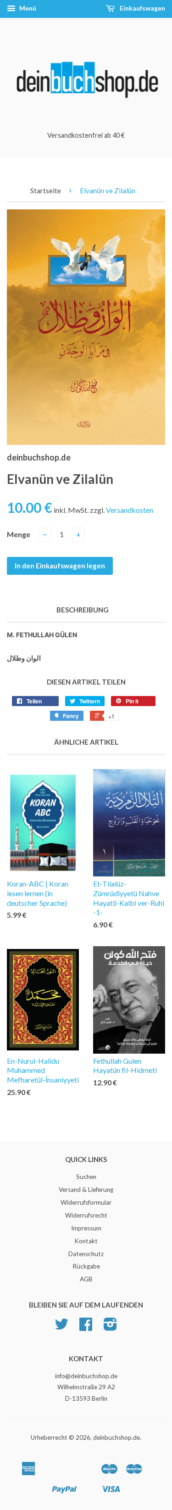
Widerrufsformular (86, 1202)
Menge (18, 534)
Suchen (86, 1176)
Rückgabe (86, 1266)
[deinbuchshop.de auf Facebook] (86, 1327)
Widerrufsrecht (86, 1215)
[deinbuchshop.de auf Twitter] (61, 1327)
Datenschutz (86, 1253)
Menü (27, 8)
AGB (86, 1279)
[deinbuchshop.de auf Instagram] (110, 1327)
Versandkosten (129, 509)
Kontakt (86, 1241)
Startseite (45, 190)
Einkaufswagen (141, 8)
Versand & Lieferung (86, 1189)
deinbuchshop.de (116, 1437)
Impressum (86, 1228)
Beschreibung (82, 610)
